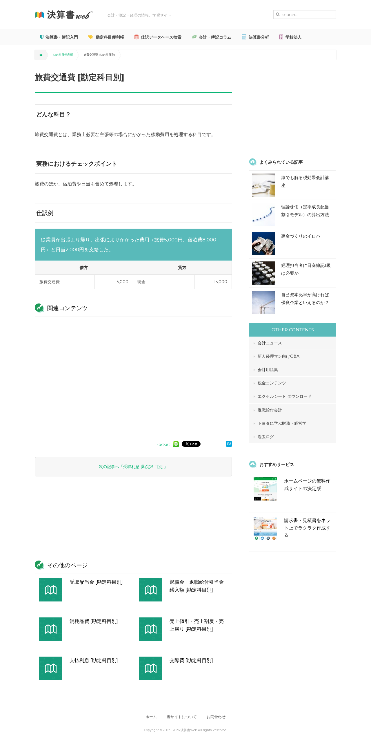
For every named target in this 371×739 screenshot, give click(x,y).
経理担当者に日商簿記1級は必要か (306, 269)
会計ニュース (270, 343)
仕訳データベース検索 (161, 37)
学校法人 (293, 37)
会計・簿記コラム (215, 37)
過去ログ (266, 436)
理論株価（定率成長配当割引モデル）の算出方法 (305, 210)
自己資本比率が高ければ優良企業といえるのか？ (305, 298)
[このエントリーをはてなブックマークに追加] (229, 443)
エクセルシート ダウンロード (285, 396)
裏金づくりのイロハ (300, 236)
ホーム (151, 717)
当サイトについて (182, 717)
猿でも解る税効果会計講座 (305, 181)
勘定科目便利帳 (110, 37)
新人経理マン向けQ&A (278, 356)
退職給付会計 (270, 410)
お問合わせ (216, 717)
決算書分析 (259, 37)
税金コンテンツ (272, 383)
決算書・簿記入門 (62, 37)
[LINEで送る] (176, 444)
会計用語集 (268, 369)
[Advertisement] (133, 376)
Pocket (162, 444)
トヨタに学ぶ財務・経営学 (282, 423)
